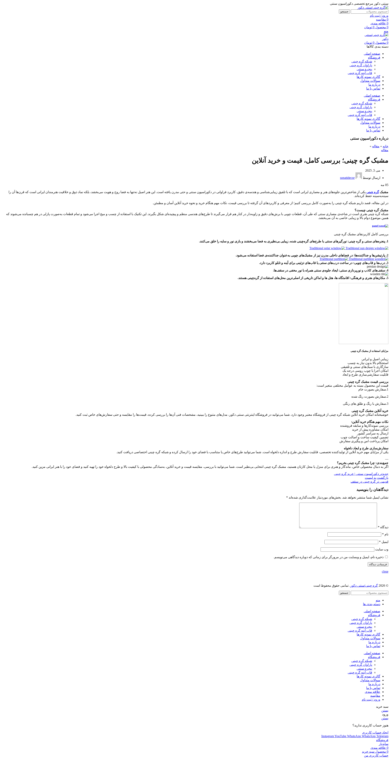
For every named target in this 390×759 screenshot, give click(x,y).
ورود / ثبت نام (371, 699)
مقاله (375, 146)
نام (385, 534)
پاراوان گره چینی (361, 65)
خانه (385, 146)
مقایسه (375, 695)
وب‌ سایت (381, 549)
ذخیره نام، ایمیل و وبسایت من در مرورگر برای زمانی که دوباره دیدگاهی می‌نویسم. (329, 557)
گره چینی (372, 192)
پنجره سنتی (364, 69)
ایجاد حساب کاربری (375, 732)
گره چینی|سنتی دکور (364, 585)
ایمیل (383, 542)
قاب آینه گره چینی (360, 73)
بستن (384, 710)
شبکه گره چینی (361, 61)
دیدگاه (383, 527)
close (385, 571)
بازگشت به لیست (376, 477)
